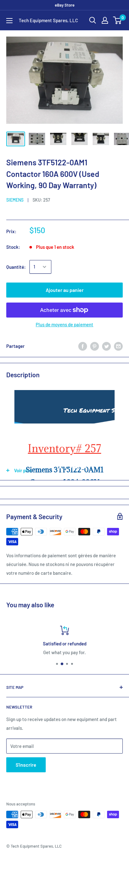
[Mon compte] (105, 20)
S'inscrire (26, 765)
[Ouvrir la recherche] (92, 20)
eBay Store (65, 5)
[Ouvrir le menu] (9, 20)
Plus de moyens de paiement (64, 324)
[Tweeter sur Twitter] (106, 346)
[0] (117, 20)
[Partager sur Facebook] (82, 346)
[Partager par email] (118, 346)
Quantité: (16, 267)
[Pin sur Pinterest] (94, 346)
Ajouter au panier (65, 290)
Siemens (14, 200)
